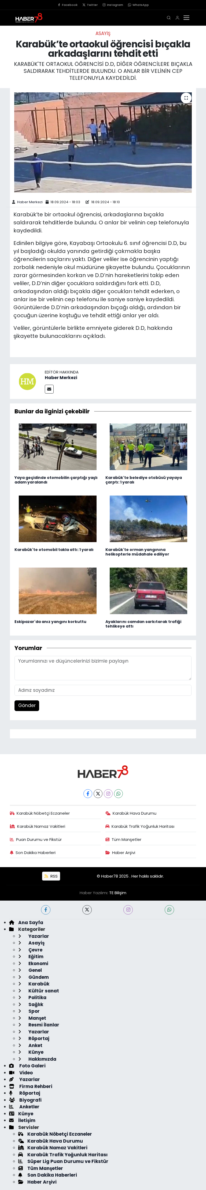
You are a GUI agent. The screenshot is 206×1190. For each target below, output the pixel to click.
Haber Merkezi (30, 202)
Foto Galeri (32, 1066)
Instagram (115, 5)
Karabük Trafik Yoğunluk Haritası (143, 826)
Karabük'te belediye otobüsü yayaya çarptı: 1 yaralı (143, 480)
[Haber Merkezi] (27, 381)
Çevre (34, 950)
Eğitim (35, 956)
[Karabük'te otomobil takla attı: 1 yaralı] (57, 518)
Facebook (70, 5)
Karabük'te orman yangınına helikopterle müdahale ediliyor (137, 552)
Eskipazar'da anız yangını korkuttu (50, 621)
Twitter (92, 5)
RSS (53, 876)
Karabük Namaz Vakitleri (41, 826)
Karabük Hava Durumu (134, 813)
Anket (34, 1045)
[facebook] (45, 910)
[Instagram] (108, 793)
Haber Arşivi (123, 852)
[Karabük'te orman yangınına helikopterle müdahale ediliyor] (148, 518)
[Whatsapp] (118, 793)
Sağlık (35, 1004)
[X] (98, 793)
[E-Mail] (49, 389)
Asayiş (103, 33)
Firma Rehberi (35, 1086)
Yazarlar (38, 936)
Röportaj (38, 1038)
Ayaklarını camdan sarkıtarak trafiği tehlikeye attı (143, 624)
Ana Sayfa (30, 922)
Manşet (36, 1018)
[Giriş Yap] (177, 18)
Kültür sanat (43, 991)
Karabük (38, 984)
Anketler (28, 1107)
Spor (33, 1011)
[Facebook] (87, 793)
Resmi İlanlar (43, 1025)
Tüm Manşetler (126, 839)
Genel (34, 970)
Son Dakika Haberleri (36, 852)
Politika (36, 997)
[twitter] (87, 910)
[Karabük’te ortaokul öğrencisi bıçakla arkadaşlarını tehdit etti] (103, 142)
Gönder (27, 705)
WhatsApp (141, 5)
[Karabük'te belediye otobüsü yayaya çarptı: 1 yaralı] (148, 446)
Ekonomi (37, 963)
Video (25, 1073)
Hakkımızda (41, 1059)
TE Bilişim (117, 893)
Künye (35, 1052)
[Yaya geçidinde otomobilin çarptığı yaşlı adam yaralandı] (57, 446)
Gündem (38, 977)
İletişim (26, 1120)
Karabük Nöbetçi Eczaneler (43, 813)
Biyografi (30, 1100)
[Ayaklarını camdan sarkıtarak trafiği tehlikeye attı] (148, 590)
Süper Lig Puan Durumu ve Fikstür (67, 1161)
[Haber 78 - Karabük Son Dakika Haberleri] (103, 771)
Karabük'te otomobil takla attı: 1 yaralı (54, 549)
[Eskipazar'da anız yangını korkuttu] (57, 590)
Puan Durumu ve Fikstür (39, 839)
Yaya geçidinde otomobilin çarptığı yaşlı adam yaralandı (56, 480)
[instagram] (128, 910)
